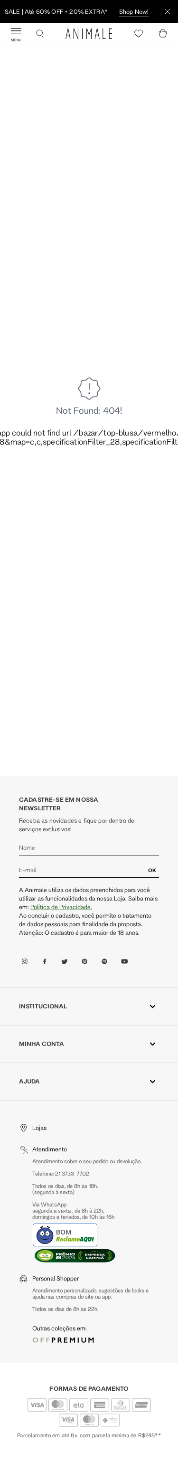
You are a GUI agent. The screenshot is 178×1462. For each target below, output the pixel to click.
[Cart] (162, 33)
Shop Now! (134, 11)
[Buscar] (39, 33)
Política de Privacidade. (61, 906)
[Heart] (138, 33)
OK (152, 870)
